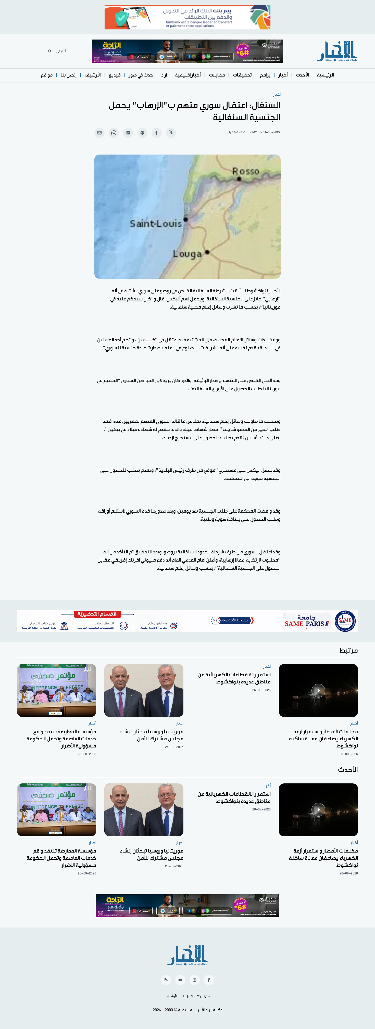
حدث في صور (141, 75)
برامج (265, 75)
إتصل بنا (69, 75)
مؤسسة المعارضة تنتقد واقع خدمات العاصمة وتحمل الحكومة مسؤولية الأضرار (61, 739)
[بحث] (50, 51)
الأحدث (302, 75)
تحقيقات (242, 75)
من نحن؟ (203, 996)
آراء (164, 75)
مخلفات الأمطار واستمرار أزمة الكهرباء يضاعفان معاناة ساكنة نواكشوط (323, 739)
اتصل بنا (187, 996)
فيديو (115, 75)
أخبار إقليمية (188, 75)
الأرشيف (93, 75)
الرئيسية (325, 75)
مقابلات (217, 75)
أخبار (283, 75)
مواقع (47, 75)
